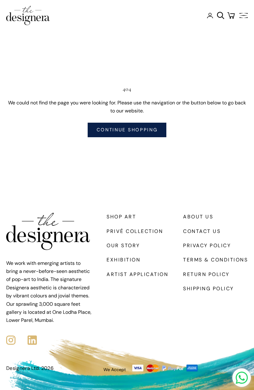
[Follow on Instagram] (10, 340)
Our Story (123, 245)
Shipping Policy (208, 288)
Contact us (202, 231)
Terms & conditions (215, 259)
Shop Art (121, 216)
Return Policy (206, 274)
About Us (198, 216)
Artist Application (137, 274)
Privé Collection (135, 231)
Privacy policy (207, 245)
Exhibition (123, 259)
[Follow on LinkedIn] (32, 340)
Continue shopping (127, 130)
